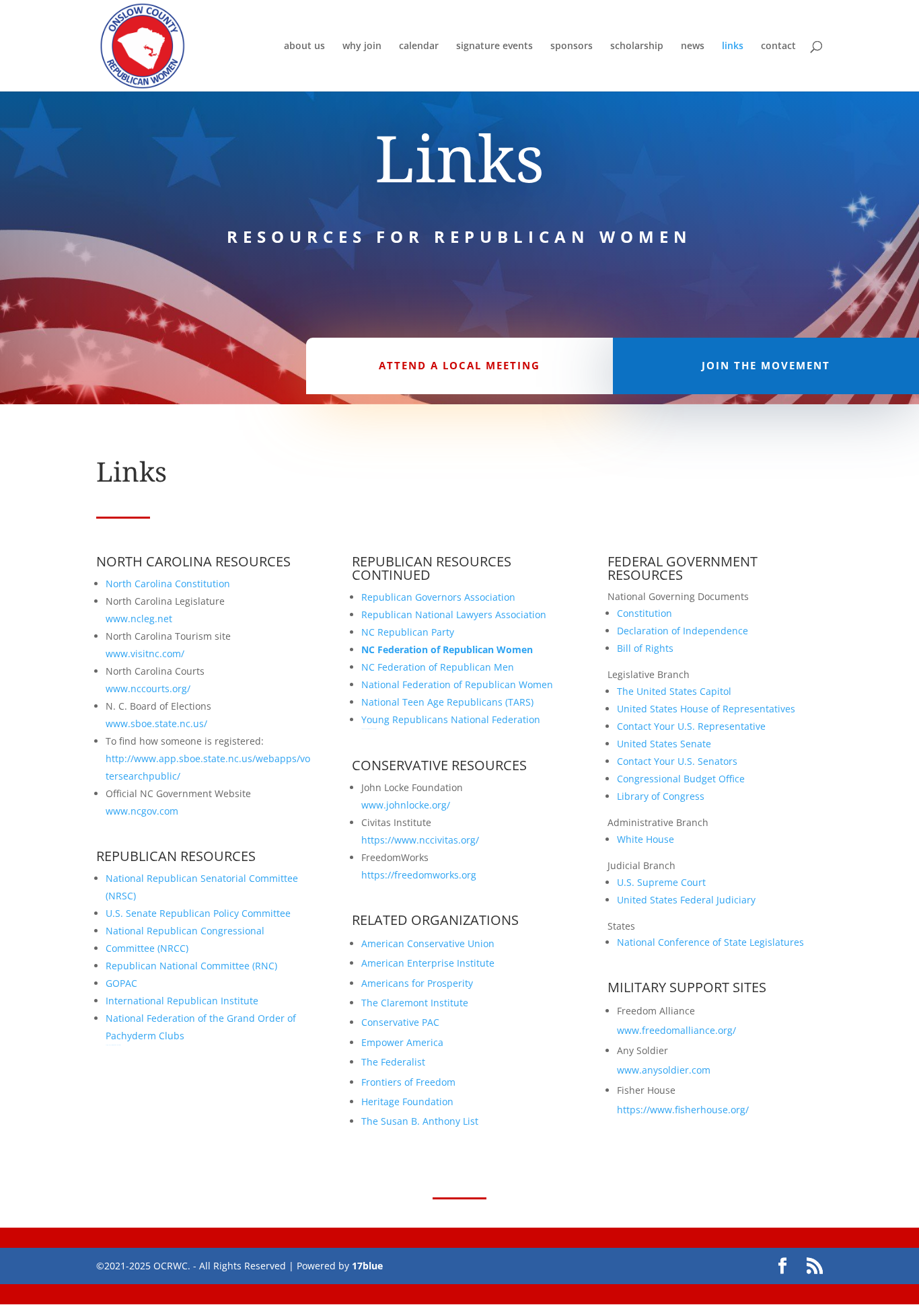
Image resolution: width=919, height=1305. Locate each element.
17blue (367, 1265)
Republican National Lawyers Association (453, 614)
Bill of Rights (645, 648)
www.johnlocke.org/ (405, 804)
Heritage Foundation (407, 1101)
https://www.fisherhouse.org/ (683, 1109)
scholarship (636, 46)
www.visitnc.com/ (145, 653)
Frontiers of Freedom (408, 1082)
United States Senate (664, 743)
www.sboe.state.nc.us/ (156, 723)
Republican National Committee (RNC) (191, 965)
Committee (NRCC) (147, 948)
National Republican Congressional (186, 930)
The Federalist (393, 1061)
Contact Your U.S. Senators (677, 761)
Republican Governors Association (438, 597)
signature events (494, 46)
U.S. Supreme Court (661, 882)
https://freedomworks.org (418, 874)
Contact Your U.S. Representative (691, 726)
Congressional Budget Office (681, 778)
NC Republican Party (407, 632)
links (732, 46)
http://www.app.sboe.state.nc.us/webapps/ (203, 758)
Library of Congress (660, 796)
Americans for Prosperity (417, 983)
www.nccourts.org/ (148, 688)
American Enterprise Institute (427, 963)
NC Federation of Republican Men (437, 667)
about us (304, 46)
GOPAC (121, 983)
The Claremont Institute (414, 1002)
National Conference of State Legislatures (712, 942)
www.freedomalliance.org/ (676, 1030)
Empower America (402, 1042)
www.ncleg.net (139, 618)
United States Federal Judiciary (686, 899)
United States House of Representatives (706, 708)
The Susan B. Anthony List (419, 1121)
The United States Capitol (674, 691)
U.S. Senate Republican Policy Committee (198, 913)
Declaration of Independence (682, 630)
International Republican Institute (182, 1000)
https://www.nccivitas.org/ (420, 839)
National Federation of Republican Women (457, 684)
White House (645, 839)
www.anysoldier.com (663, 1070)
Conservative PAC (400, 1022)
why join (361, 46)
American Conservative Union (427, 943)
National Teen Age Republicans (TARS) (447, 702)
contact (778, 46)
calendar (419, 46)
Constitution (644, 613)
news (692, 46)
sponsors (571, 46)
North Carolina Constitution (168, 583)
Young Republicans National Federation (450, 719)
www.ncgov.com (142, 811)
